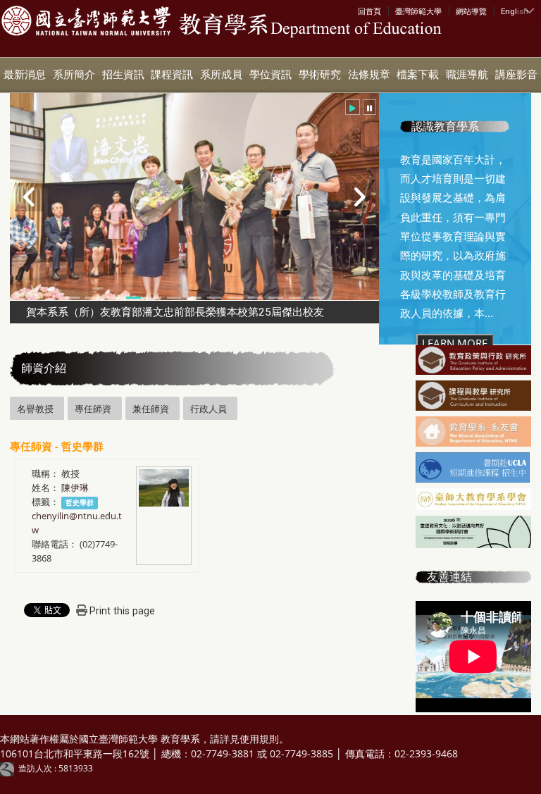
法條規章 (369, 74)
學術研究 (320, 74)
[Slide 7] (194, 298)
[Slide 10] (255, 298)
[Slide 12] (296, 298)
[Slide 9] (235, 298)
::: (361, 10)
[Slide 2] (92, 298)
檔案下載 (418, 74)
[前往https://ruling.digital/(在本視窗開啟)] (9, 768)
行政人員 (208, 408)
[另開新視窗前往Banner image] (473, 433)
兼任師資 (150, 408)
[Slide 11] (275, 298)
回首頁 (369, 11)
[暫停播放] (369, 107)
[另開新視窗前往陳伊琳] (164, 486)
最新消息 (25, 74)
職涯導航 (467, 74)
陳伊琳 (75, 487)
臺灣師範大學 (418, 11)
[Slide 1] (72, 298)
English (514, 11)
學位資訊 (270, 74)
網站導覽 (471, 11)
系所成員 (221, 74)
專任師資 (93, 408)
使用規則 (259, 738)
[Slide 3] (113, 298)
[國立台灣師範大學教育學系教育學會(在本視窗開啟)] (473, 500)
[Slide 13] (316, 298)
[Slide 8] (214, 298)
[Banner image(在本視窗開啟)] (473, 361)
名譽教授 (35, 408)
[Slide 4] (133, 298)
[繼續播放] (352, 107)
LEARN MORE (454, 343)
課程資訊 (172, 74)
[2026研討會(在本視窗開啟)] (473, 533)
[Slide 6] (174, 298)
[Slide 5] (154, 298)
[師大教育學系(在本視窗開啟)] (86, 21)
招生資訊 (123, 74)
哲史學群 (80, 502)
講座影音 (516, 74)
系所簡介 (74, 74)
